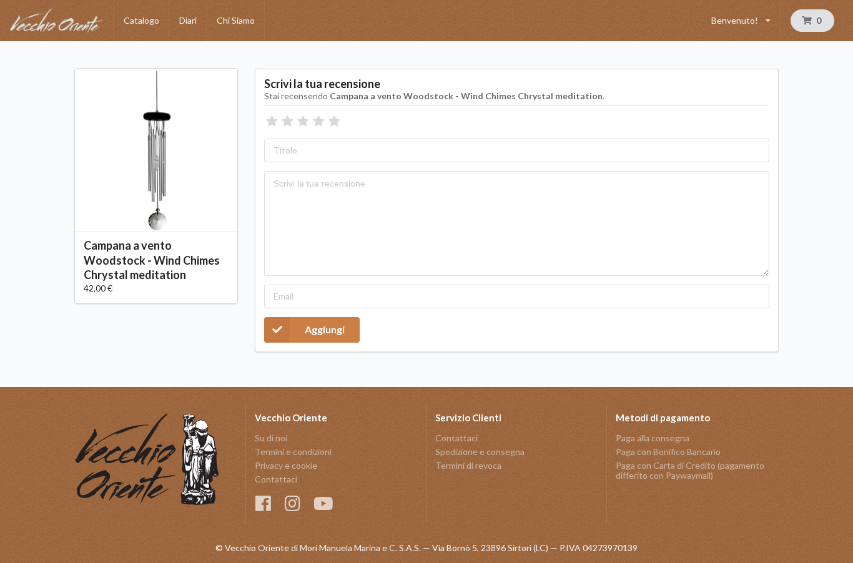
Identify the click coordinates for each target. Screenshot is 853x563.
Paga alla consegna (652, 438)
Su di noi (271, 438)
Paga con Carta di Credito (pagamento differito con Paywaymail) (690, 470)
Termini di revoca (468, 465)
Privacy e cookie (286, 465)
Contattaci (276, 479)
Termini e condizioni (293, 451)
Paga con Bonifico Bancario (668, 451)
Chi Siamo (236, 20)
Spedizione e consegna (480, 451)
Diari (188, 20)
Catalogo (141, 20)
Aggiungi (325, 329)
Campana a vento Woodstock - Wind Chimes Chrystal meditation (152, 259)
